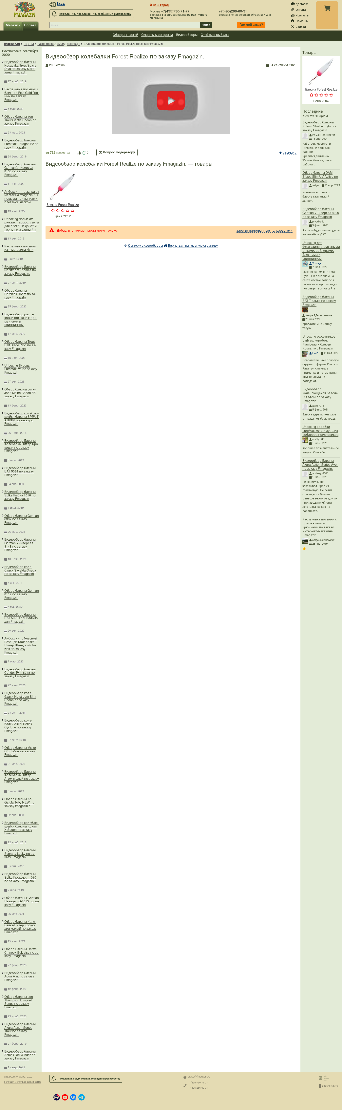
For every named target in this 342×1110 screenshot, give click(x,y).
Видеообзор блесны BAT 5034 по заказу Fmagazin (20, 471)
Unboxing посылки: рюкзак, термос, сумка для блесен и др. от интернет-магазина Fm (22, 224)
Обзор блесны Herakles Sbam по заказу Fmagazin (20, 294)
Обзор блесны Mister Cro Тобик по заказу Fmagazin (20, 751)
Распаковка (45, 43)
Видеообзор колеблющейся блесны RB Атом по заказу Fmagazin (320, 395)
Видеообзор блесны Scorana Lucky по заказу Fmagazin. (20, 853)
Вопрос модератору (119, 152)
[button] (56, 1097)
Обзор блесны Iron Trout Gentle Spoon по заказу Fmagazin (20, 120)
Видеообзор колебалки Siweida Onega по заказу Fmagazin (20, 570)
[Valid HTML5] (321, 1078)
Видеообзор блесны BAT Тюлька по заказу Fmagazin (319, 300)
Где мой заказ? (251, 25)
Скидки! (301, 26)
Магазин (13, 25)
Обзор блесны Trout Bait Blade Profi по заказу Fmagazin (20, 345)
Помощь (302, 21)
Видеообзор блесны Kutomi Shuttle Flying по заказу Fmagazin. (319, 126)
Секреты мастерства (157, 34)
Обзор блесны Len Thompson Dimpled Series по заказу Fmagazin (18, 1002)
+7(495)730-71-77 (175, 11)
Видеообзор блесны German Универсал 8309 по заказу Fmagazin (320, 212)
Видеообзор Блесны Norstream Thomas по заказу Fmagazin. (20, 270)
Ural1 (315, 353)
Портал (30, 25)
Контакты (302, 15)
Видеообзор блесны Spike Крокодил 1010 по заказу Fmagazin (20, 877)
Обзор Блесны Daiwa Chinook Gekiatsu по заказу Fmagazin (21, 952)
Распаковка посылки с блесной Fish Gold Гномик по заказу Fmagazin (21, 94)
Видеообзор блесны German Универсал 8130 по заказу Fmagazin (20, 169)
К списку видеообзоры (145, 245)
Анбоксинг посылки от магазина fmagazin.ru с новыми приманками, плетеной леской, (21, 197)
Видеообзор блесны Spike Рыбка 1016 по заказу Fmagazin (20, 495)
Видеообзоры (187, 34)
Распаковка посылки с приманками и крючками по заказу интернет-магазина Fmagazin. (319, 527)
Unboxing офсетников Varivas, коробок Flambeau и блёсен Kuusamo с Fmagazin (318, 342)
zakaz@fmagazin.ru (199, 1076)
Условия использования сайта (22, 1081)
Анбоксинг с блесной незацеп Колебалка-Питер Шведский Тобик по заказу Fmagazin (20, 645)
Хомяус (316, 263)
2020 (60, 43)
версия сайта (330, 1085)
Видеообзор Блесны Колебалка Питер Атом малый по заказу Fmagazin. (21, 777)
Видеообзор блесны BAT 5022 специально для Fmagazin (21, 618)
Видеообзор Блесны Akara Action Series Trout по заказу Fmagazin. (20, 1029)
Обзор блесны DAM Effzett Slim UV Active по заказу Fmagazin (320, 176)
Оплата (301, 9)
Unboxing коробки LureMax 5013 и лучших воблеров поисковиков (320, 430)
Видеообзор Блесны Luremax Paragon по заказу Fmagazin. (21, 143)
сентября (73, 43)
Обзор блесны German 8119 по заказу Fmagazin (21, 594)
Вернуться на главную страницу (193, 245)
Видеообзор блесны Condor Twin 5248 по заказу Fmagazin (20, 672)
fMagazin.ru (12, 44)
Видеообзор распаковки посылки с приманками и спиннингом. (20, 319)
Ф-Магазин (25, 1077)
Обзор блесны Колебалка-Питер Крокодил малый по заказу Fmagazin (20, 927)
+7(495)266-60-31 (233, 11)
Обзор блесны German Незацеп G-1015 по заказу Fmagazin (21, 901)
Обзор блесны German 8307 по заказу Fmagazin (21, 519)
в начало (289, 152)
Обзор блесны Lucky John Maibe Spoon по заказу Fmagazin (20, 392)
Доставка (302, 4)
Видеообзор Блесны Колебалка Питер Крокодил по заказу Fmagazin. (21, 446)
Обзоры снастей (125, 34)
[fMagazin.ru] (25, 9)
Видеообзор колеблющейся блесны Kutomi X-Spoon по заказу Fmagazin (21, 828)
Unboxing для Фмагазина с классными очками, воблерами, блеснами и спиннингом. (321, 250)
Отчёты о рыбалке (215, 34)
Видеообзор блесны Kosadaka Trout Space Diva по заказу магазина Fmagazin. (20, 67)
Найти (206, 24)
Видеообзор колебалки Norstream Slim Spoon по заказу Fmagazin (20, 698)
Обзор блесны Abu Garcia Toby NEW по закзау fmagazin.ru (19, 802)
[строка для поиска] (124, 25)
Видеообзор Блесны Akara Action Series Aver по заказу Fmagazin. (320, 464)
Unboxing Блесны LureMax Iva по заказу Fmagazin (20, 369)
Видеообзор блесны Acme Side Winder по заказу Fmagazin (20, 1055)
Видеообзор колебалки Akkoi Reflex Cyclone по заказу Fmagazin (18, 725)
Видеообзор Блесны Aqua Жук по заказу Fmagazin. (20, 976)
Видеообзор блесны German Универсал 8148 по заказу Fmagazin (20, 545)
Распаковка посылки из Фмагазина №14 (20, 247)
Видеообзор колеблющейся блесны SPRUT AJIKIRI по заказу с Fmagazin (21, 418)
